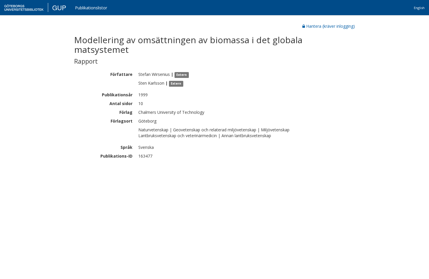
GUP (59, 7)
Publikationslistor (91, 8)
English (419, 8)
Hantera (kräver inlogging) (330, 26)
